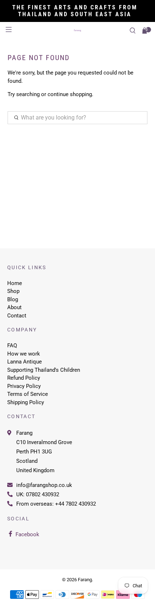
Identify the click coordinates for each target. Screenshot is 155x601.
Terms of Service (27, 394)
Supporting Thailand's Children (43, 370)
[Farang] (77, 30)
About (14, 307)
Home (14, 283)
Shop (13, 291)
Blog (12, 299)
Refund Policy (23, 378)
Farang (24, 433)
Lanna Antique (24, 361)
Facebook (27, 534)
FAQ (12, 345)
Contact (16, 315)
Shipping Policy (25, 402)
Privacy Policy (24, 386)
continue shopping (70, 94)
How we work (23, 354)
